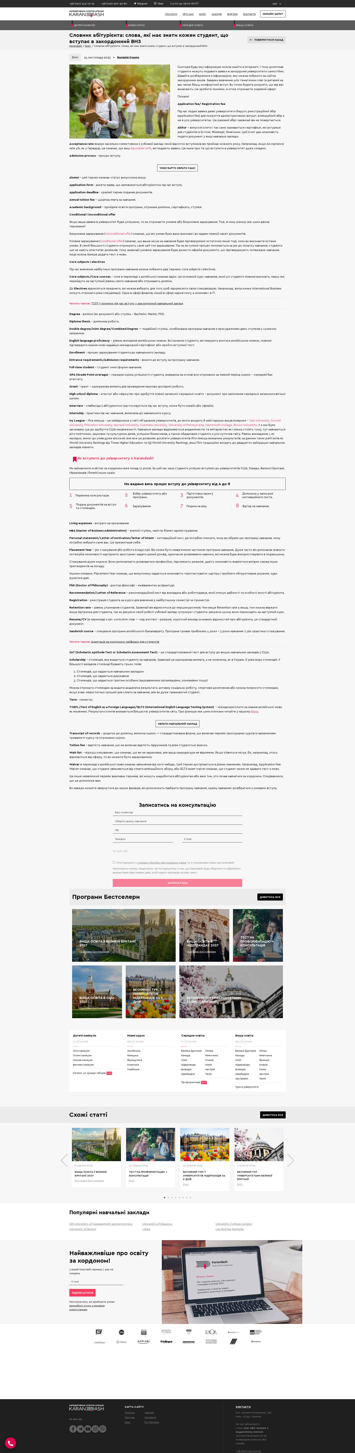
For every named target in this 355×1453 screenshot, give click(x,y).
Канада (185, 1055)
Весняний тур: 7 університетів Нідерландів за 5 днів (148, 996)
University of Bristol (82, 1229)
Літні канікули (81, 1050)
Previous (64, 1160)
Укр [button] (275, 3)
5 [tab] (179, 1197)
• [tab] (114, 57)
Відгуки (232, 14)
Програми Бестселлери (94, 951)
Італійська (133, 1069)
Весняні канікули (83, 1064)
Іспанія (209, 1059)
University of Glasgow (157, 1224)
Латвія (209, 1050)
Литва (263, 1050)
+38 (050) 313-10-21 (248, 1450)
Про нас (188, 14)
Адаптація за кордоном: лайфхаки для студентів (125, 641)
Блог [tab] (75, 57)
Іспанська (133, 1064)
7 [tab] (187, 1197)
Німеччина (211, 1055)
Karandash (75, 45)
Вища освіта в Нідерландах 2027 (203, 943)
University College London (234, 1224)
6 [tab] (183, 1197)
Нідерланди (188, 1064)
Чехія (208, 1073)
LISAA (146, 1229)
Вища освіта (244, 1035)
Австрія (210, 1069)
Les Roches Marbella (230, 1229)
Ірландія (186, 1069)
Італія (208, 1064)
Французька (134, 1059)
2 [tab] (168, 1197)
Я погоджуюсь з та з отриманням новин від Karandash (175, 862)
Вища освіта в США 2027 (97, 1000)
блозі (254, 711)
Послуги (171, 14)
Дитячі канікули (84, 1035)
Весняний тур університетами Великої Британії (214, 1000)
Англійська (133, 1050)
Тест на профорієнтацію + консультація (257, 941)
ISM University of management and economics (100, 1224)
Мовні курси (136, 1035)
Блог (202, 14)
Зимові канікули (83, 1059)
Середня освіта (192, 1035)
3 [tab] (172, 1197)
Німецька (132, 1055)
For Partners (152, 1422)
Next (290, 1160)
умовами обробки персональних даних (161, 862)
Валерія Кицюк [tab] (128, 57)
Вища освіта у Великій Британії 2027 (108, 943)
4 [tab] (176, 1197)
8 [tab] (190, 1197)
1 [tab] (164, 1197)
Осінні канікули (82, 1055)
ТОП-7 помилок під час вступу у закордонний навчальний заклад (137, 303)
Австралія (241, 1078)
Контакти (249, 14)
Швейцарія (188, 1073)
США (184, 1059)
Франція (264, 1059)
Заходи (217, 14)
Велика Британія (191, 1050)
